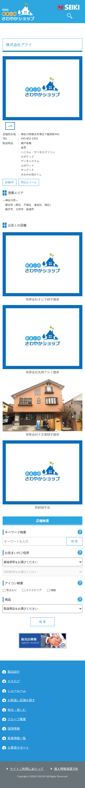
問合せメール (29, 182)
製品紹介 (14, 671)
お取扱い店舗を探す (21, 700)
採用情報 (14, 728)
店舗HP (9, 182)
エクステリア (34, 590)
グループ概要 (17, 719)
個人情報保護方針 (66, 769)
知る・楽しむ (17, 709)
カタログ (14, 681)
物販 (53, 590)
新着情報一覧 (17, 738)
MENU (79, 16)
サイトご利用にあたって (27, 769)
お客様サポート (18, 747)
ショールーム (17, 690)
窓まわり (11, 590)
